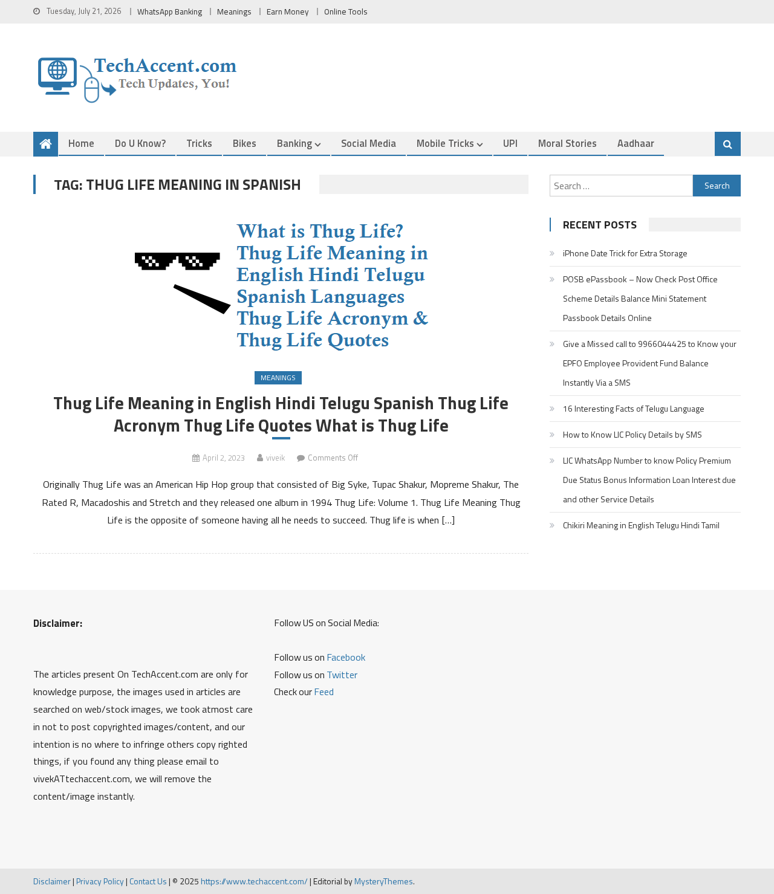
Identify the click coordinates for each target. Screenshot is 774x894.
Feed (324, 691)
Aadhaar (635, 143)
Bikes (244, 143)
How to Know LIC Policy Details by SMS (632, 434)
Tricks (199, 143)
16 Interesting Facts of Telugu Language (633, 408)
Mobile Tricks (445, 143)
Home (81, 143)
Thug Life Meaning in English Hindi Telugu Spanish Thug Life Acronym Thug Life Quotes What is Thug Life (281, 414)
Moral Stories (567, 143)
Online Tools (346, 11)
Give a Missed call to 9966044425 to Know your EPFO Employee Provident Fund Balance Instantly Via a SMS (650, 363)
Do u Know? (140, 143)
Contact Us (148, 881)
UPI (510, 143)
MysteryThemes (383, 881)
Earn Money (288, 11)
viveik (275, 458)
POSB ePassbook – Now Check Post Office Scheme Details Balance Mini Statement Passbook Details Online (640, 298)
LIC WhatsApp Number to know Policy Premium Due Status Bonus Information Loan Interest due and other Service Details (649, 479)
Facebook (346, 657)
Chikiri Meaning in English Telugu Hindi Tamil (641, 525)
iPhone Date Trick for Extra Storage (625, 253)
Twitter (342, 674)
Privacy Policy (100, 881)
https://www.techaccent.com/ (254, 881)
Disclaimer (52, 881)
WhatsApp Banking (169, 11)
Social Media (368, 143)
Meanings (234, 11)
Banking (294, 143)
